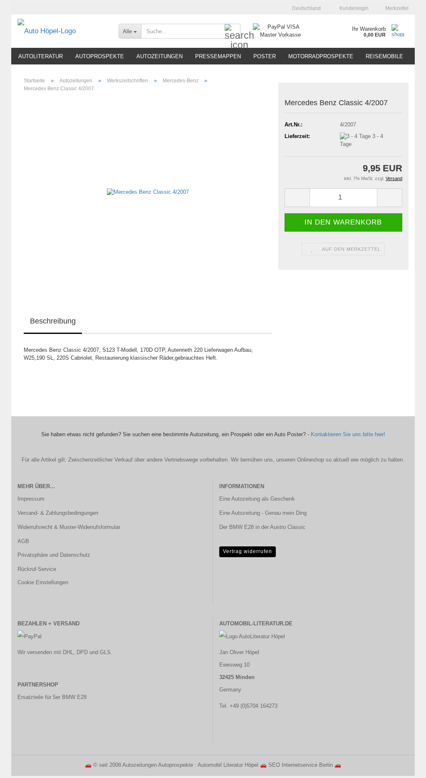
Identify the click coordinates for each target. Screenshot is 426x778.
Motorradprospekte (320, 56)
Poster (264, 56)
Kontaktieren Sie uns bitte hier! (348, 434)
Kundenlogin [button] (353, 8)
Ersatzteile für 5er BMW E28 (52, 697)
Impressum (31, 499)
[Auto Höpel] (61, 31)
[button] (304, 8)
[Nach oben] (403, 765)
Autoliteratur (40, 56)
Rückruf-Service (36, 569)
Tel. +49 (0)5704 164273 (248, 706)
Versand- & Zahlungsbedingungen (57, 513)
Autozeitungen (159, 56)
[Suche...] (232, 31)
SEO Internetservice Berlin (300, 765)
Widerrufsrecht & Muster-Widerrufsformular (68, 527)
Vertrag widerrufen (247, 551)
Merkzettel (396, 8)
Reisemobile (384, 56)
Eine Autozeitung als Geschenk (257, 499)
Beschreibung (53, 321)
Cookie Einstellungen (42, 582)
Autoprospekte (99, 56)
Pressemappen (218, 56)
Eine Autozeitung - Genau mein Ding (263, 513)
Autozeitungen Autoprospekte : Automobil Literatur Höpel (190, 765)
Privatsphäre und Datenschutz (53, 555)
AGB (23, 541)
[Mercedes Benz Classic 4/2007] (148, 192)
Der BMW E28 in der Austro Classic (262, 527)
